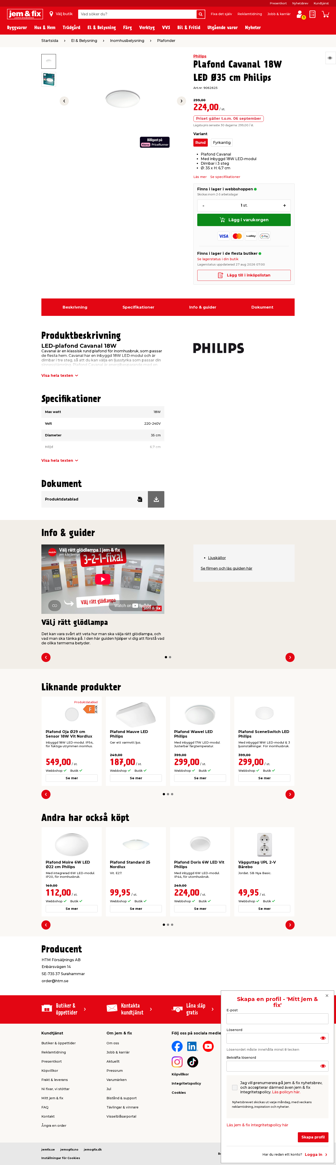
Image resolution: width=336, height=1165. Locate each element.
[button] (166, 657)
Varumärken (117, 1080)
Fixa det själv (221, 14)
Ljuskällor (217, 558)
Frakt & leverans (54, 1080)
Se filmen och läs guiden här (226, 568)
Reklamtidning (249, 14)
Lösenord (234, 1030)
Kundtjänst (321, 3)
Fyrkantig (222, 142)
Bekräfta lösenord (241, 1058)
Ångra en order (53, 1126)
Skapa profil (313, 1137)
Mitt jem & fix (52, 1098)
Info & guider (202, 307)
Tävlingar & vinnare (123, 1107)
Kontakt (48, 1116)
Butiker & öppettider (58, 1043)
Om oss (113, 1043)
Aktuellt (113, 1061)
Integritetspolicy (186, 1083)
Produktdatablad (86, 702)
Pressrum (115, 1071)
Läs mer (200, 177)
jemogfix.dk (93, 1149)
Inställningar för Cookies (60, 1158)
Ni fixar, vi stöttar (55, 1089)
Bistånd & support (122, 1098)
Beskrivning (75, 307)
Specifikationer (138, 307)
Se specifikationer (225, 177)
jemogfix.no (69, 1149)
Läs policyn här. (286, 1092)
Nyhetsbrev (300, 3)
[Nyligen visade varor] (331, 58)
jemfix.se (48, 1149)
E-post (232, 1010)
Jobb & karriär (279, 14)
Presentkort (278, 3)
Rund (200, 142)
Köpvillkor (49, 1071)
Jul (109, 1089)
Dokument (262, 307)
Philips (199, 56)
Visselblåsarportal (121, 1116)
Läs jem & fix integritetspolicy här (257, 1125)
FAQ (44, 1107)
